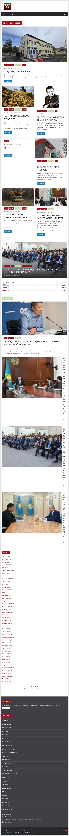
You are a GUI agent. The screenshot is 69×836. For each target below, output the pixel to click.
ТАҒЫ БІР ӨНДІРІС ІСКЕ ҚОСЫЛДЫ (48, 168)
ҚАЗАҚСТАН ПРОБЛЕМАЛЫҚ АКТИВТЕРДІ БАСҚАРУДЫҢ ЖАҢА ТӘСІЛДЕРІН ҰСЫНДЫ (32, 270)
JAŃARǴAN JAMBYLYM (8, 752)
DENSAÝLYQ (21, 14)
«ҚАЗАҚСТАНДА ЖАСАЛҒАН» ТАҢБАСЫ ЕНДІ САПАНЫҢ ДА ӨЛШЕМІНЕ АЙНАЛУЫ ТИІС (33, 343)
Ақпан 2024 (5, 631)
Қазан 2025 (5, 576)
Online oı (5, 756)
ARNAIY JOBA (6, 724)
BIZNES (41, 14)
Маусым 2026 (6, 562)
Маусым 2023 (6, 654)
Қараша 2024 (6, 606)
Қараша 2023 (6, 640)
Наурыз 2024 (6, 629)
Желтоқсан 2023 (7, 637)
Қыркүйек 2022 (6, 676)
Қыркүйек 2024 (6, 612)
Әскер (4, 784)
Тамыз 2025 (5, 581)
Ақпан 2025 (5, 598)
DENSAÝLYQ (5, 745)
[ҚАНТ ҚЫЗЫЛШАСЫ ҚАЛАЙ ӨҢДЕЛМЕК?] (18, 96)
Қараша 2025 (6, 573)
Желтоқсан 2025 (7, 570)
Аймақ (24, 65)
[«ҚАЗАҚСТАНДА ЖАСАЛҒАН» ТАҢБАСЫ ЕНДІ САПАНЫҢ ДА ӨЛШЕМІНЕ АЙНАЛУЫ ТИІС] (34, 318)
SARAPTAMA (5, 763)
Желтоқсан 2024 (7, 604)
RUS (47, 14)
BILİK (12, 265)
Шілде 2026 (5, 559)
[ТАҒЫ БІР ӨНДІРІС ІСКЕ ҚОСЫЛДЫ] (51, 148)
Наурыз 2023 (6, 662)
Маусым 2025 (6, 587)
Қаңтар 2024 (6, 634)
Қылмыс (4, 802)
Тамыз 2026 (5, 556)
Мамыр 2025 (6, 590)
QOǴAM (4, 759)
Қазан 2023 (5, 642)
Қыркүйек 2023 (6, 645)
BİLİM (34, 14)
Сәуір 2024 (5, 626)
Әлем (4, 781)
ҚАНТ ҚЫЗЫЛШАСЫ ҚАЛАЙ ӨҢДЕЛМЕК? (17, 117)
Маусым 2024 (6, 620)
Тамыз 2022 (5, 679)
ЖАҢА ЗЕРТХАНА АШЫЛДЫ (17, 71)
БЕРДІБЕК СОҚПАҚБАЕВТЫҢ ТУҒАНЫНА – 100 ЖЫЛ (51, 118)
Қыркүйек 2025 (6, 579)
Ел (56, 110)
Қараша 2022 (6, 670)
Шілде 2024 (5, 617)
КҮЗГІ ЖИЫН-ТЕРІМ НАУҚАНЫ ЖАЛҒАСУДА (15, 216)
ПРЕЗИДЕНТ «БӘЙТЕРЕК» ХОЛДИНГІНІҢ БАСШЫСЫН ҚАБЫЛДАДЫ (64, 515)
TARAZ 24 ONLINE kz (27, 265)
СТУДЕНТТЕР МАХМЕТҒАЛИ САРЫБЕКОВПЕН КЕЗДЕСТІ (50, 216)
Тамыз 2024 (5, 615)
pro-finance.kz (39, 292)
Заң (3, 795)
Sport (4, 767)
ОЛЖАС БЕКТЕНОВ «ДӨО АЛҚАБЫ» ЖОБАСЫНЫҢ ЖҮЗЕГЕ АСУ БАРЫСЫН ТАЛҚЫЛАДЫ (64, 386)
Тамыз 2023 (5, 648)
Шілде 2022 (5, 681)
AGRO (28, 14)
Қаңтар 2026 (6, 567)
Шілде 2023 (5, 651)
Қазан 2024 (5, 609)
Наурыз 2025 (6, 595)
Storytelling (5, 770)
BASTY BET (7, 65)
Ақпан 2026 (5, 565)
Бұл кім (7, 147)
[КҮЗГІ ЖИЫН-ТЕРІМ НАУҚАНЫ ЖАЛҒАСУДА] (18, 197)
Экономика (5, 809)
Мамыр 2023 (6, 656)
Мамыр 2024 (6, 623)
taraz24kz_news (16, 68)
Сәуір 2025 (5, 592)
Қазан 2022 (5, 673)
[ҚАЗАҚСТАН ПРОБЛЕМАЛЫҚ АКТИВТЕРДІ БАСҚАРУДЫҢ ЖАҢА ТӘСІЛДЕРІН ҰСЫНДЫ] (34, 243)
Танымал (5, 806)
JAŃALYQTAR (11, 14)
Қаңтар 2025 (6, 601)
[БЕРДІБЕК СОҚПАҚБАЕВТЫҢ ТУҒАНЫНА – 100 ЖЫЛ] (51, 97)
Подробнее (34, 686)
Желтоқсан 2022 (7, 668)
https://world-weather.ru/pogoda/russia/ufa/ (34, 688)
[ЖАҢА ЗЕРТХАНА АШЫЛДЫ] (34, 44)
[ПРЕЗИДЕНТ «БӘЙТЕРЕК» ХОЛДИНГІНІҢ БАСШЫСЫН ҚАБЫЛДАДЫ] (32, 520)
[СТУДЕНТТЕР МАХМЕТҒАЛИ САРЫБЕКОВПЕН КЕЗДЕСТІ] (51, 197)
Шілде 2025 (5, 584)
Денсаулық (5, 788)
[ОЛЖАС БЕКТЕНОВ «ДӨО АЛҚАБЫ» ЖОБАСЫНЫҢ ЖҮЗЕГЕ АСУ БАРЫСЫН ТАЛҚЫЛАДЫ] (32, 391)
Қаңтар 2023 (6, 665)
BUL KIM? (6, 141)
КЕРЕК (4, 799)
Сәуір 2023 (5, 659)
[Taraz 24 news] (4, 14)
